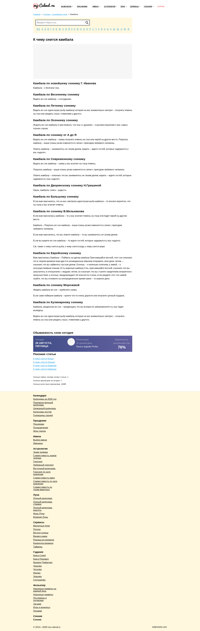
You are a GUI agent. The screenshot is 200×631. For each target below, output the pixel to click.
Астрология (109, 6)
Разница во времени (43, 540)
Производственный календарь (43, 403)
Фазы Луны (39, 513)
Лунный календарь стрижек (42, 503)
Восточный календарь (44, 468)
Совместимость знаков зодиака (44, 456)
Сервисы (134, 6)
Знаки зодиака (40, 452)
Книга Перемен (41, 559)
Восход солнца (40, 533)
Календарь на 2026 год (44, 399)
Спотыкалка (39, 580)
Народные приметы (43, 594)
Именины (38, 443)
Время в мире (40, 536)
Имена (96, 6)
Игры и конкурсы (41, 607)
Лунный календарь (42, 498)
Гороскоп (37, 461)
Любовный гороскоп (43, 465)
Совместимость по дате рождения (45, 482)
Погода (37, 529)
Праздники (82, 6)
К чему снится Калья (43, 358)
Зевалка (37, 576)
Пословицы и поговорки (40, 599)
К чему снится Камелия (44, 365)
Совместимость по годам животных (42, 488)
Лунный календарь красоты (42, 509)
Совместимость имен (44, 478)
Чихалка (37, 566)
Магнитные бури (41, 526)
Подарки (37, 611)
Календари (66, 6)
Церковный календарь (44, 408)
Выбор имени (40, 440)
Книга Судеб (39, 555)
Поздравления (40, 428)
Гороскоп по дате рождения (42, 473)
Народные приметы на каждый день (44, 590)
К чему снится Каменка (44, 369)
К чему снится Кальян (44, 362)
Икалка (36, 573)
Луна (123, 6)
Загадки (37, 604)
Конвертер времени (43, 543)
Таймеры (37, 547)
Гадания (148, 6)
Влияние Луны (40, 517)
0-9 (38, 29)
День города (39, 431)
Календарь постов (42, 412)
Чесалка (37, 569)
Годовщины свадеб (43, 415)
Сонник (160, 6)
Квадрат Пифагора (42, 562)
